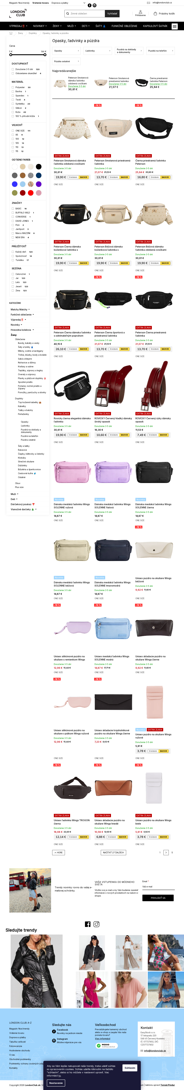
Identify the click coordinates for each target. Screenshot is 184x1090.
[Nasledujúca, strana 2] (166, 852)
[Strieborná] (31, 175)
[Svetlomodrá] (23, 184)
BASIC (21, 208)
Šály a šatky (24, 446)
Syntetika (23, 103)
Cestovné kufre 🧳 (27, 473)
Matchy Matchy (19, 309)
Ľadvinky (25, 425)
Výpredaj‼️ (17, 319)
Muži (13, 494)
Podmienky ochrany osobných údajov (27, 1063)
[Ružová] (39, 193)
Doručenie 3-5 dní (28, 69)
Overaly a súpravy (27, 374)
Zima (21, 290)
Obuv (17, 483)
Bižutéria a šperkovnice (29, 469)
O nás (12, 1055)
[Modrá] (15, 184)
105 (20, 143)
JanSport (22, 229)
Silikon (21, 108)
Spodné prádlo (25, 382)
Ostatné (21, 477)
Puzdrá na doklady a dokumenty (31, 430)
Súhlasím (130, 1067)
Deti (13, 499)
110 (20, 147)
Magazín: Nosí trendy (19, 3)
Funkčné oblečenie (21, 314)
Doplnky (19, 398)
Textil (20, 99)
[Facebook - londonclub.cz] (89, 5)
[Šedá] (15, 175)
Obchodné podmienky (20, 1059)
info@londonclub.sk (155, 1050)
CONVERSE (23, 216)
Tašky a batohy (25, 410)
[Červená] (31, 193)
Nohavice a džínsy (27, 362)
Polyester (23, 87)
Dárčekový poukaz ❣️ (23, 504)
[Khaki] (15, 193)
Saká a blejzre (25, 359)
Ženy (14, 334)
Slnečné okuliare (26, 461)
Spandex (22, 95)
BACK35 (83, 177)
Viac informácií (102, 1038)
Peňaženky (23, 414)
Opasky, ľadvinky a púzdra (31, 418)
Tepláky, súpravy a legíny (30, 370)
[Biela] (15, 167)
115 (19, 151)
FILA (20, 225)
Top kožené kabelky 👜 (29, 402)
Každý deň (24, 252)
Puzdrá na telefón (29, 436)
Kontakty (13, 1068)
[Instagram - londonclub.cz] (94, 5)
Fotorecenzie (15, 1046)
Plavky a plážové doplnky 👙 (32, 378)
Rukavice (22, 450)
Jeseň (22, 286)
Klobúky (22, 457)
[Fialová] (39, 184)
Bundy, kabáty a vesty (28, 343)
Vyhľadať (112, 13)
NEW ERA (22, 237)
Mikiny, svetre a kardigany (30, 351)
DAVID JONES (24, 221)
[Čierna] (39, 167)
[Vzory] (31, 184)
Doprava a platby (60, 3)
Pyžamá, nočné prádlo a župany (29, 387)
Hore (60, 852)
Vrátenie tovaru (40, 3)
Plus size (19, 487)
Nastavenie (56, 1083)
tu (59, 1075)
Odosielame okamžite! (28, 73)
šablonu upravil (160, 1085)
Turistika (22, 260)
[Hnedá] (23, 175)
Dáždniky (22, 465)
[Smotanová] (31, 167)
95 (19, 134)
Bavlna (21, 91)
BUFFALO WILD (25, 212)
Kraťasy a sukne (25, 366)
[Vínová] (23, 193)
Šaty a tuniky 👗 (25, 347)
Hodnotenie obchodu (19, 1050)
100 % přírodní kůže (27, 116)
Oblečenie (20, 339)
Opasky (24, 422)
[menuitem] (18, 26)
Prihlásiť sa (158, 898)
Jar (20, 278)
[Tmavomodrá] (39, 175)
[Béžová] (23, 167)
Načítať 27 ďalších (113, 852)
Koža (21, 112)
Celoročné (23, 274)
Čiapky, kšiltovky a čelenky (31, 454)
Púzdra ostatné (28, 440)
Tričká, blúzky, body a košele (32, 355)
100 (20, 139)
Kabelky (22, 406)
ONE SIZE (23, 130)
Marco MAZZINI (25, 233)
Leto (21, 282)
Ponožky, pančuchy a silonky (32, 392)
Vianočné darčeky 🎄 (22, 509)
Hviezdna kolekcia (21, 329)
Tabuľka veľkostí (17, 1042)
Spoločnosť (24, 256)
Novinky (15, 324)
